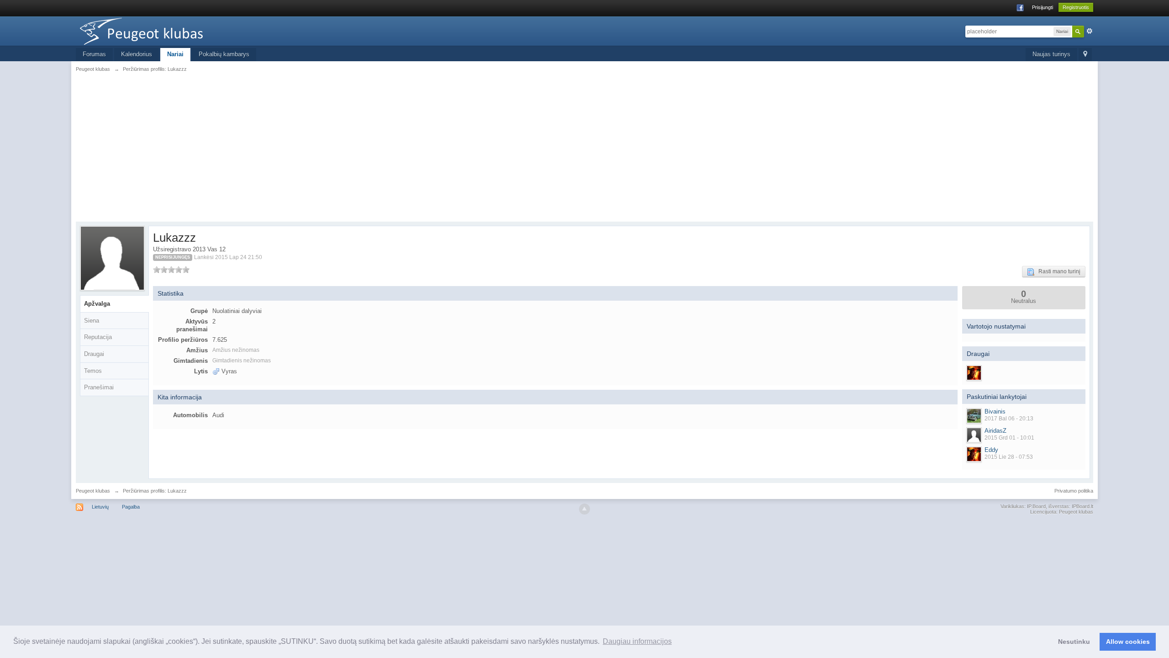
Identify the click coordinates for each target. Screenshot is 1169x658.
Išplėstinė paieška (1089, 31)
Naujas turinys (1051, 54)
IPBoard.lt (1082, 506)
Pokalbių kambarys (224, 54)
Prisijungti (1042, 7)
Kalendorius (136, 54)
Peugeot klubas (93, 491)
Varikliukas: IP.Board (1023, 506)
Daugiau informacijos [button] (637, 641)
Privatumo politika (1073, 491)
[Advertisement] (584, 146)
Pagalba (131, 506)
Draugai (94, 353)
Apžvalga (97, 303)
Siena (91, 320)
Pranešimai (99, 387)
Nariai (175, 54)
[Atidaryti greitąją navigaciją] (1085, 54)
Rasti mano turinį (1057, 271)
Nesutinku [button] (1074, 641)
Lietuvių (100, 506)
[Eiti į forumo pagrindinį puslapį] (157, 30)
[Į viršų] (584, 509)
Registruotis (1076, 7)
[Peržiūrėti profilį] (974, 416)
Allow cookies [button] (1128, 641)
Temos (93, 370)
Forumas (94, 54)
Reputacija (98, 337)
